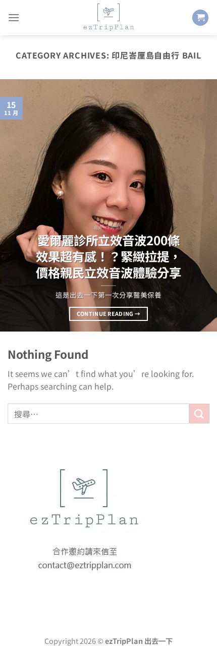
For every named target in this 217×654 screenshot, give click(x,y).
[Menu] (14, 17)
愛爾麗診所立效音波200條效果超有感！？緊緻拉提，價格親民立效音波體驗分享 (108, 256)
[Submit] (199, 413)
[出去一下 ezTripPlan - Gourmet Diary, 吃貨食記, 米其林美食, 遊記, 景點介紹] (108, 17)
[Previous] (17, 205)
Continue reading (109, 313)
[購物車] (200, 18)
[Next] (200, 205)
